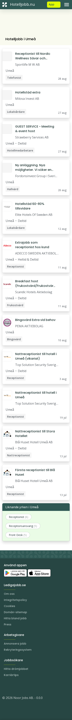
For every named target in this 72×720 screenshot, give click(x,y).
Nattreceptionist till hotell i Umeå (36, 394)
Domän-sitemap (15, 612)
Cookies (9, 606)
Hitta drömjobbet (16, 669)
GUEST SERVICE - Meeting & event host (34, 128)
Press (7, 624)
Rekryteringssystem (17, 650)
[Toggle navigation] (67, 5)
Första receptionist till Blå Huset (35, 472)
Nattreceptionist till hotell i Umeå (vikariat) (36, 356)
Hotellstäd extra (27, 92)
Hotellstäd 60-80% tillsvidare (29, 206)
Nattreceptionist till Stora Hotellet (35, 433)
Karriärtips (11, 675)
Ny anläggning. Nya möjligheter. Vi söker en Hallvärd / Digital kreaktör (35, 167)
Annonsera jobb (15, 644)
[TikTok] (28, 686)
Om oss (9, 594)
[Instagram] (5, 686)
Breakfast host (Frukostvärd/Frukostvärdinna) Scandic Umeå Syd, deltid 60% (35, 283)
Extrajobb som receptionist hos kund (32, 244)
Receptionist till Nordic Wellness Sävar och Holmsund (32, 56)
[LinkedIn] (13, 686)
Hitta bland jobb (15, 618)
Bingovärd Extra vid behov (35, 320)
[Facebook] (21, 686)
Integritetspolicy (15, 600)
